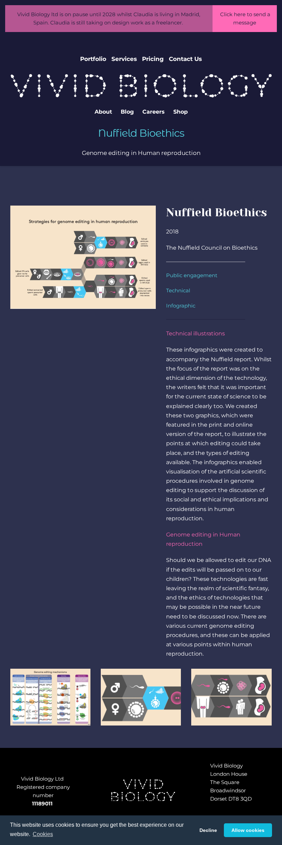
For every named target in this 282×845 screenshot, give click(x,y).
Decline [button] (208, 830)
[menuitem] (93, 59)
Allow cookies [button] (247, 830)
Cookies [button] (43, 834)
